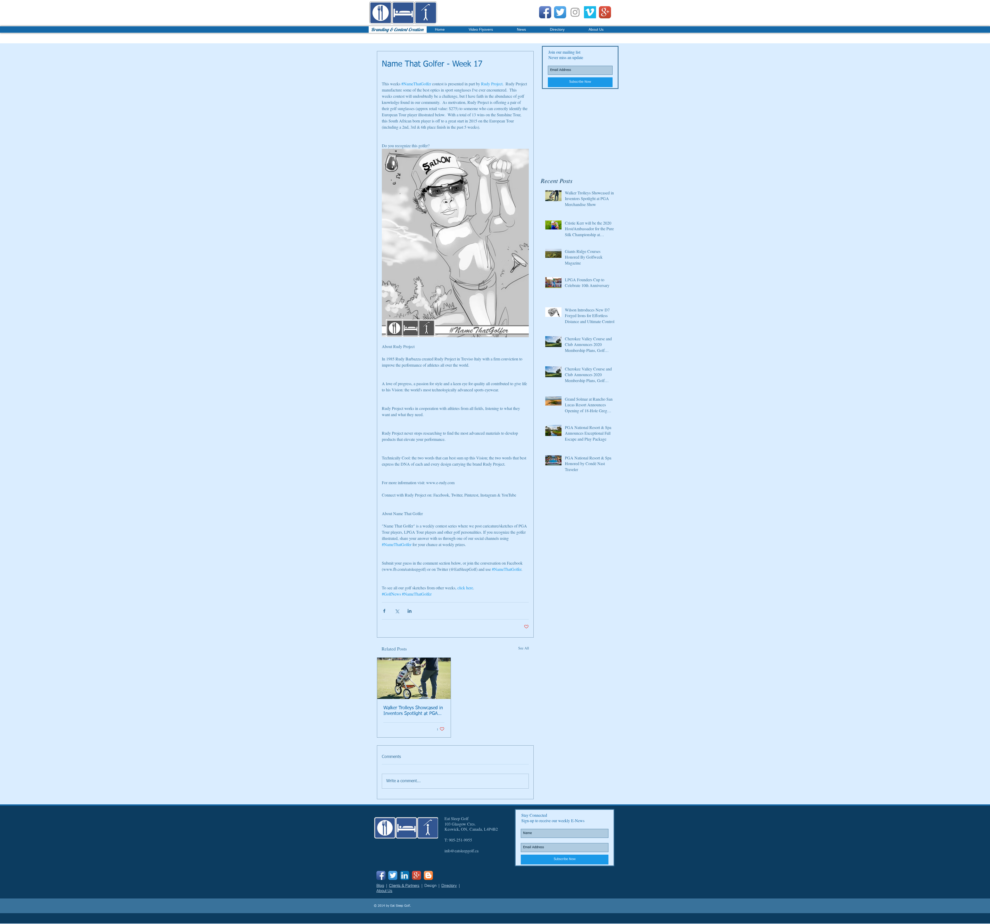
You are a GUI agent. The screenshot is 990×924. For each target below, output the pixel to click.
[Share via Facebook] (384, 610)
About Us (384, 890)
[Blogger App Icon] (428, 875)
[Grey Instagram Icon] (575, 12)
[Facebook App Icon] (545, 12)
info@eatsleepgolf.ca (461, 850)
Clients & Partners (404, 885)
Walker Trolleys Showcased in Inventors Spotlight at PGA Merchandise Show (413, 711)
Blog (380, 885)
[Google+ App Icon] (605, 12)
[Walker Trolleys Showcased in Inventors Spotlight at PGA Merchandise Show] (414, 678)
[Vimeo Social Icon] (590, 12)
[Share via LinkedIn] (409, 610)
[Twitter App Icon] (560, 12)
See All (523, 648)
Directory (449, 885)
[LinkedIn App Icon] (404, 875)
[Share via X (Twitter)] (396, 610)
